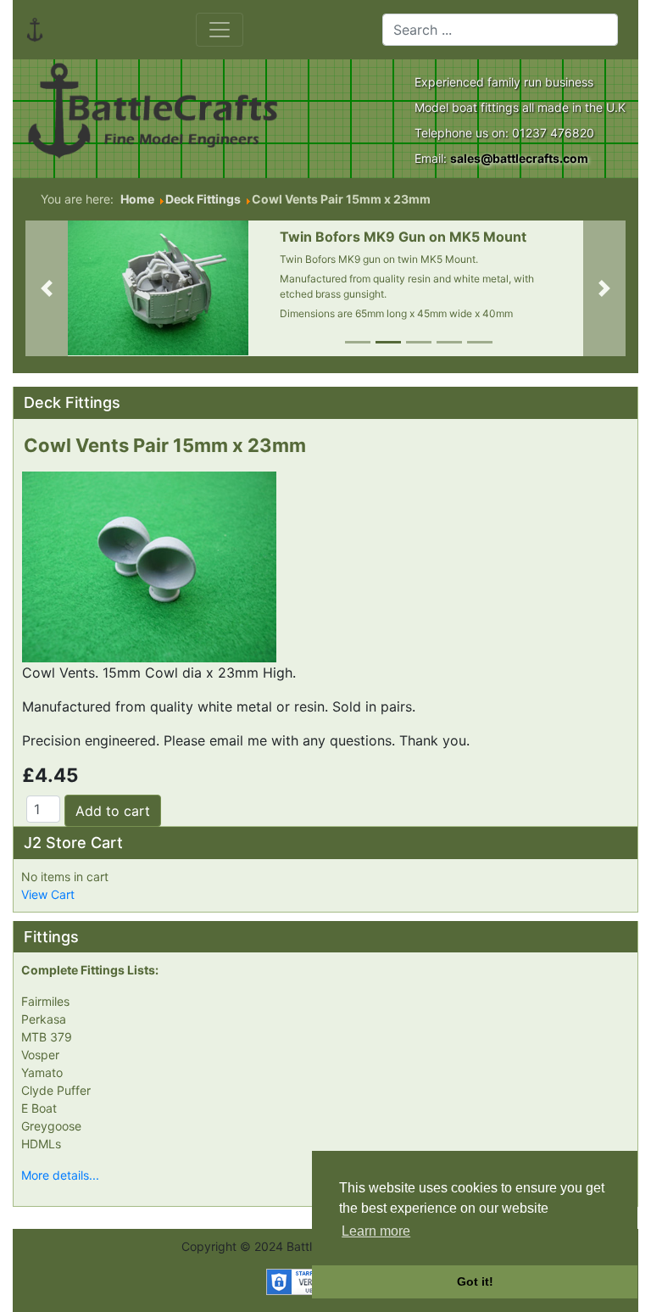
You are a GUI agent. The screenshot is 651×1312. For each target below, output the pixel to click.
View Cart (48, 894)
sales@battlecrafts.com (519, 158)
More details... (60, 1175)
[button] (46, 288)
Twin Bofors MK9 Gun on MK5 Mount (403, 236)
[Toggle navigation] (219, 30)
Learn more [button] (376, 1231)
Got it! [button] (475, 1281)
